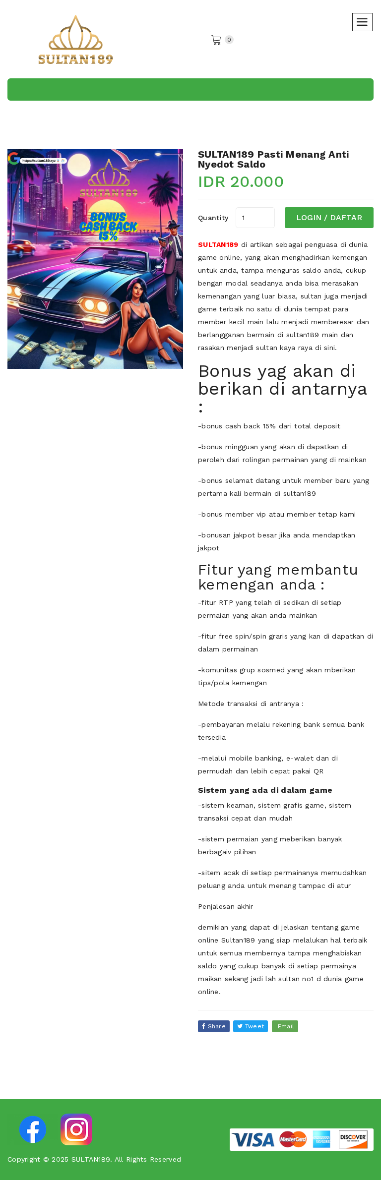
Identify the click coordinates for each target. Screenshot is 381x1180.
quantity (213, 218)
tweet (253, 1026)
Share (215, 1026)
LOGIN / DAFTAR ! (329, 220)
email (285, 1026)
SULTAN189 (218, 244)
